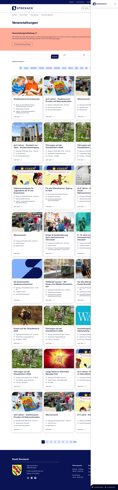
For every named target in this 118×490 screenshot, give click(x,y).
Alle (21, 68)
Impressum (91, 468)
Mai (86, 68)
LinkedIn (31, 478)
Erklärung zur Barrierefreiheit (97, 475)
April (81, 68)
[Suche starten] (83, 8)
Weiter (74, 442)
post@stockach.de (37, 471)
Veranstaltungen (34, 14)
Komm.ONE (103, 482)
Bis (84, 55)
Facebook (35, 478)
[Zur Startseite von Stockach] (22, 8)
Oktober (41, 68)
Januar (64, 68)
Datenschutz (92, 472)
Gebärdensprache (91, 2)
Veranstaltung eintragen (23, 44)
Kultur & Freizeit (24, 14)
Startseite (14, 14)
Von (64, 55)
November (49, 68)
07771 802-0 (35, 473)
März (76, 68)
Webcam (71, 2)
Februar (70, 68)
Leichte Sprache (80, 2)
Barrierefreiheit (102, 2)
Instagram (28, 478)
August (26, 68)
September (34, 68)
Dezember (57, 68)
